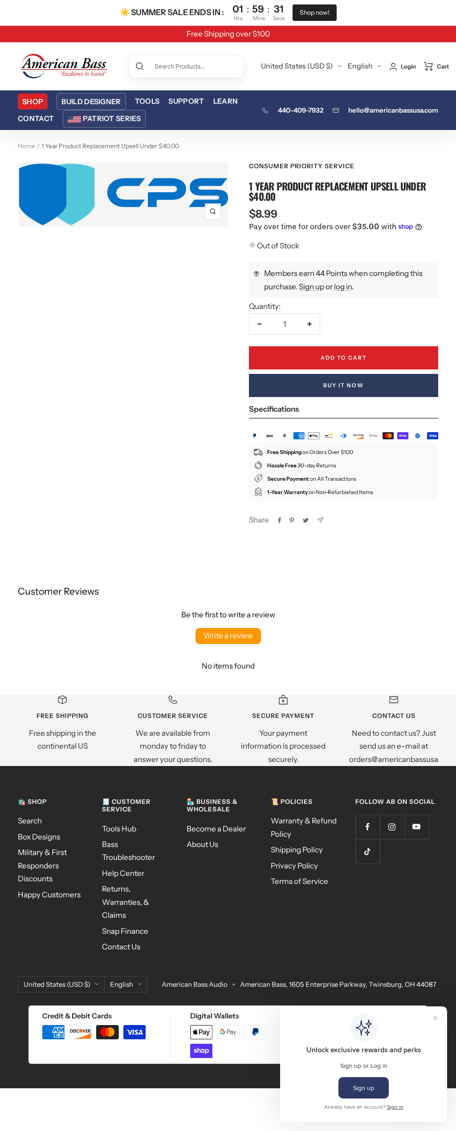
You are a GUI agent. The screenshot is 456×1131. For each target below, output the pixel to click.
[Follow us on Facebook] (367, 827)
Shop (32, 101)
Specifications (274, 409)
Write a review (228, 635)
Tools (147, 101)
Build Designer (91, 101)
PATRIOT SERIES (112, 118)
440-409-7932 (300, 110)
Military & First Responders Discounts (42, 865)
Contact (36, 118)
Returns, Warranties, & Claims (125, 902)
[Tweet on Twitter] (305, 520)
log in (343, 286)
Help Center (123, 873)
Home (26, 146)
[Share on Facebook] (279, 520)
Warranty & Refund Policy (304, 827)
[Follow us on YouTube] (416, 827)
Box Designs (39, 836)
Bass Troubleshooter (128, 851)
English (360, 65)
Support (186, 101)
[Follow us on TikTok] (367, 851)
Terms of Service (299, 881)
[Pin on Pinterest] (291, 520)
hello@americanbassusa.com (393, 110)
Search (30, 820)
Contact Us (121, 946)
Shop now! (315, 12)
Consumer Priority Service (301, 166)
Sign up (311, 286)
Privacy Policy (294, 865)
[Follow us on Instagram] (392, 827)
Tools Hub (119, 828)
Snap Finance (125, 931)
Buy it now (343, 385)
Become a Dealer (216, 828)
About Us (202, 844)
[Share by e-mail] (320, 520)
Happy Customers (49, 894)
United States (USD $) (297, 65)
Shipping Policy (297, 849)
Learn (225, 101)
